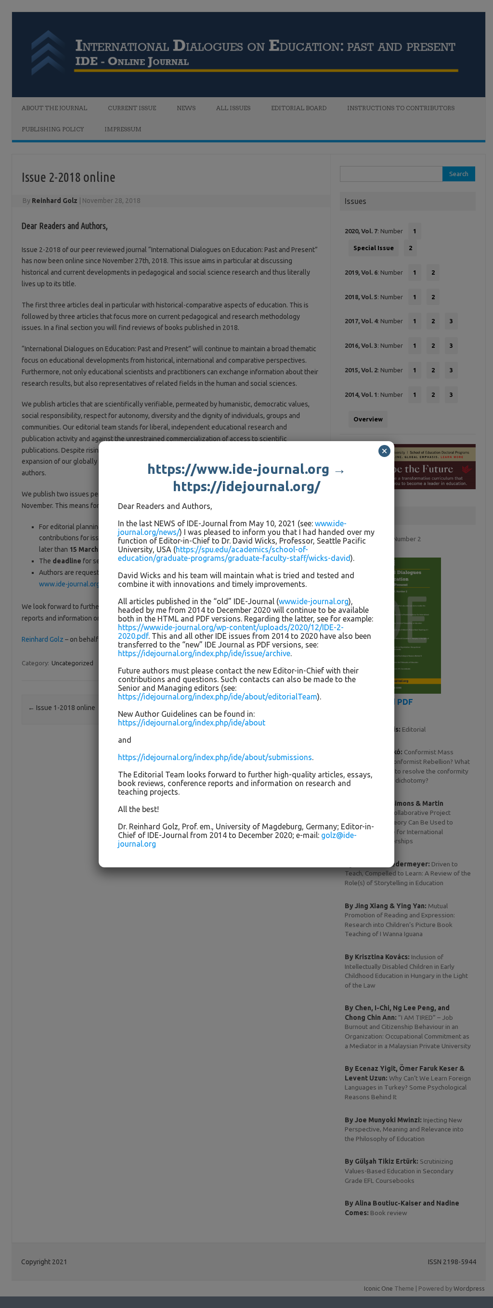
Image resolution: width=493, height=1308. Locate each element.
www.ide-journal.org (314, 601)
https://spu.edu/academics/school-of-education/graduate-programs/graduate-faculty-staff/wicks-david (234, 553)
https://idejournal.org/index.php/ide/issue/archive (204, 653)
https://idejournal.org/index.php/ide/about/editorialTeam (217, 696)
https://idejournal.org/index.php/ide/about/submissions (215, 757)
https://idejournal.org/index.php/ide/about (191, 722)
